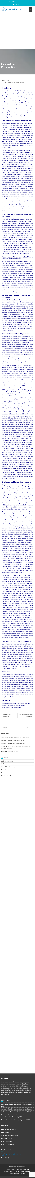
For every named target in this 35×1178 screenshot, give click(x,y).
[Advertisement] (17, 31)
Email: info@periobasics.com (16, 2)
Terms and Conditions (22, 1169)
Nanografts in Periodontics (6, 715)
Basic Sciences (5, 764)
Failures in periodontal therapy (10, 751)
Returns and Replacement (23, 1171)
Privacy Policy (10, 1169)
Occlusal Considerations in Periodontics (13, 743)
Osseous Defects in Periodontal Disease (12, 740)
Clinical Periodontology (9, 82)
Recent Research (20, 82)
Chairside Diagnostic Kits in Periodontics (26, 715)
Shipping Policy (8, 1171)
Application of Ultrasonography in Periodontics (15, 738)
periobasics (6, 80)
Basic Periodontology (7, 761)
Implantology (5, 770)
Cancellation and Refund (17, 1173)
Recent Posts (5, 773)
